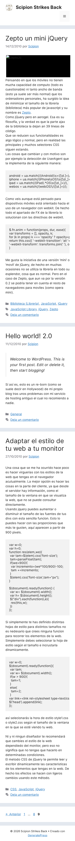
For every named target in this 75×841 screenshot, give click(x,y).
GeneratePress (37, 835)
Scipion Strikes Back (39, 7)
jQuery (62, 303)
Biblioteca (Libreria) (24, 303)
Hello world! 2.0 (28, 336)
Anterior (13, 814)
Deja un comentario (24, 315)
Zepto (26, 112)
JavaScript (48, 303)
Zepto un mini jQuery (36, 38)
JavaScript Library (23, 309)
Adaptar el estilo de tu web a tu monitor (34, 444)
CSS (13, 789)
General (16, 414)
